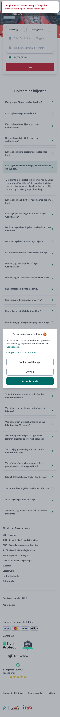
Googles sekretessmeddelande (21, 352)
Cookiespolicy (13, 346)
